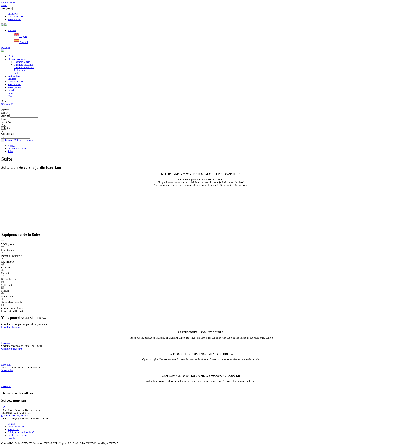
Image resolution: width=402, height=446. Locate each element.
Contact (11, 93)
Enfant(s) (5, 128)
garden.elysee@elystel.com (14, 415)
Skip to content (8, 2)
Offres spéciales (15, 81)
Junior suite (19, 70)
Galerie (11, 90)
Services (12, 78)
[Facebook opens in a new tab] (2, 407)
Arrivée (5, 110)
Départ (4, 112)
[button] (12, 30)
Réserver (5, 47)
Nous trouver (14, 84)
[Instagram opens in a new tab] (4, 407)
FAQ (10, 95)
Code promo (7, 133)
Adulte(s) (6, 122)
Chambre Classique (23, 64)
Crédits (11, 438)
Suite (16, 73)
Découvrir (6, 343)
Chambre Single (22, 61)
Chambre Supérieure (24, 67)
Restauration (14, 76)
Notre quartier (14, 87)
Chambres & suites (17, 59)
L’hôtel (11, 56)
